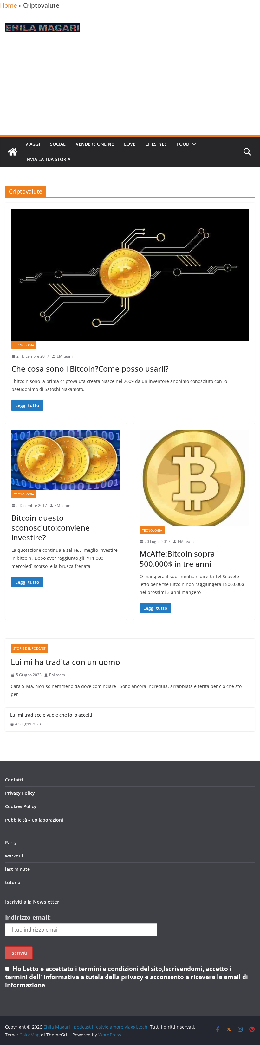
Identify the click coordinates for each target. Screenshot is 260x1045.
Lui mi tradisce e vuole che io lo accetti (51, 715)
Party (11, 842)
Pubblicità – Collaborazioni (34, 820)
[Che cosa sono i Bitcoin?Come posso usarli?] (130, 275)
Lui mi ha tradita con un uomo (65, 662)
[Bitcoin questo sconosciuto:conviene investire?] (65, 460)
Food (183, 144)
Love (129, 144)
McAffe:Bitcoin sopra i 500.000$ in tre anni (179, 558)
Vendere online (95, 144)
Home (8, 5)
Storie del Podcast (29, 648)
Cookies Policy (20, 806)
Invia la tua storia (47, 159)
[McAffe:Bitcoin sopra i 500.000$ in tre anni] (194, 478)
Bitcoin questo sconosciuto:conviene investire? (50, 528)
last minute (17, 869)
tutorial (13, 882)
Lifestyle (156, 144)
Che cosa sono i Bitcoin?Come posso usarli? (90, 368)
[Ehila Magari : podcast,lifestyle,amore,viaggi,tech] (12, 151)
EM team (65, 356)
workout (14, 856)
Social (58, 144)
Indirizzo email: (28, 917)
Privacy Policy (20, 793)
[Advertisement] (130, 87)
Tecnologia (24, 345)
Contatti (14, 780)
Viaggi (32, 144)
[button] (192, 144)
